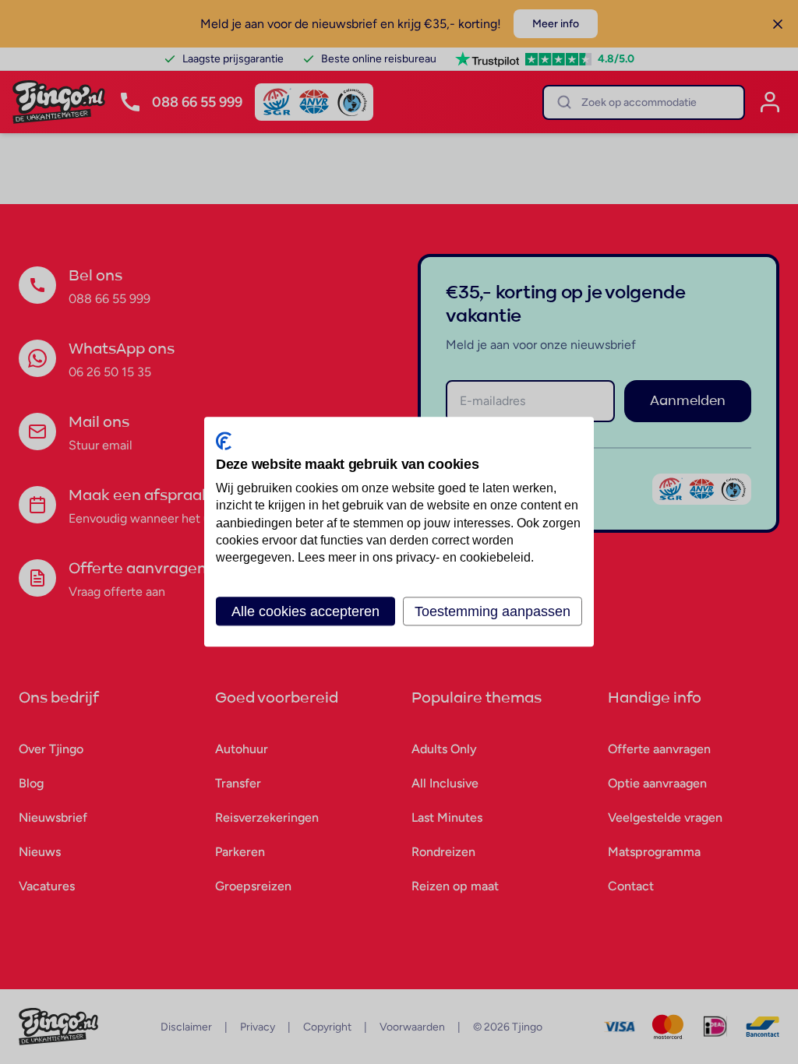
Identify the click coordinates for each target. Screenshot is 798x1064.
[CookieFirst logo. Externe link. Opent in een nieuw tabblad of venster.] (223, 441)
